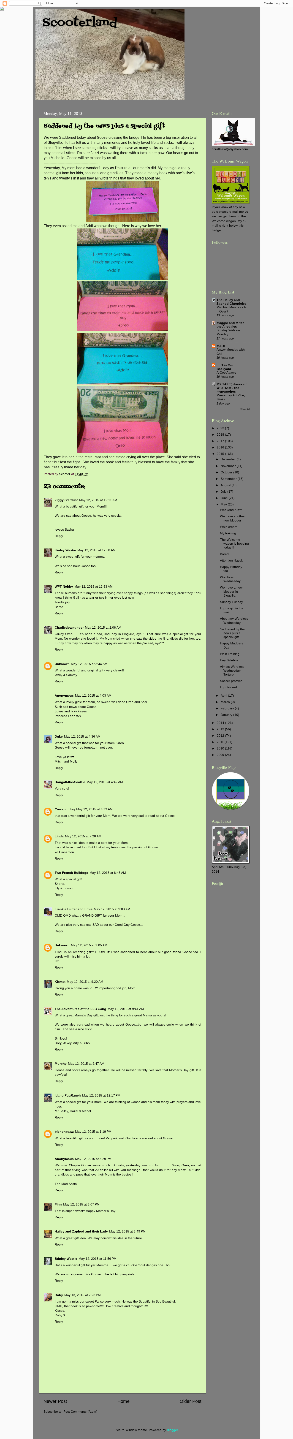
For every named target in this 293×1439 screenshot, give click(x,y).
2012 (221, 735)
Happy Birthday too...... (231, 569)
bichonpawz (64, 1131)
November (229, 466)
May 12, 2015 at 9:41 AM (126, 1009)
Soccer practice (231, 681)
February (228, 708)
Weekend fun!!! (231, 510)
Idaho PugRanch (68, 1095)
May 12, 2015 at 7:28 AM (83, 836)
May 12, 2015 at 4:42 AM (105, 782)
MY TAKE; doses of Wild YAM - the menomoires (232, 387)
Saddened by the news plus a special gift (232, 633)
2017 (221, 441)
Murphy (61, 1063)
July (224, 491)
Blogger (172, 1430)
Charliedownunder (69, 627)
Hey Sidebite (229, 660)
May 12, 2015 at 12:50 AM (96, 550)
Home (123, 1401)
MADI (221, 346)
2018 (221, 434)
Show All (245, 409)
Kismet (60, 981)
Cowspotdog (65, 809)
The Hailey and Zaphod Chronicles (232, 301)
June (225, 498)
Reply (59, 536)
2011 (221, 742)
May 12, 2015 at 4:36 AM (82, 736)
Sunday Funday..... (233, 602)
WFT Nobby (64, 586)
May (224, 504)
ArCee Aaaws (226, 372)
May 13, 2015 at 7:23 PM (82, 1295)
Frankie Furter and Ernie (73, 909)
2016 (221, 447)
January (227, 715)
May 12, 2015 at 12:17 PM (101, 1095)
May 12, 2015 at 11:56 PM (98, 1258)
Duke (59, 736)
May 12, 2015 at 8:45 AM (108, 872)
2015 (221, 454)
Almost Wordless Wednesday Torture (232, 670)
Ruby (59, 1295)
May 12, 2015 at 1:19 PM (93, 1131)
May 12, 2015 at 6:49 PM (127, 1231)
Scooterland (79, 23)
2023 (221, 428)
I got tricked (228, 687)
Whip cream (228, 527)
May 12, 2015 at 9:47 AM (86, 1063)
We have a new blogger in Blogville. (231, 591)
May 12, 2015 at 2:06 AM (103, 627)
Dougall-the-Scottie (70, 782)
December (229, 459)
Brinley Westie (66, 1258)
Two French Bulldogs (71, 872)
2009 (221, 755)
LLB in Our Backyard (225, 367)
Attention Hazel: (231, 560)
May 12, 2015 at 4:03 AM (93, 695)
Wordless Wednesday (230, 579)
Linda (59, 836)
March (226, 702)
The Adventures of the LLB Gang (80, 1009)
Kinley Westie (65, 550)
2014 (221, 723)
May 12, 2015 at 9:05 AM (89, 945)
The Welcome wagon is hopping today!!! (234, 543)
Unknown (62, 664)
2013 (221, 729)
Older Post (190, 1401)
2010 (221, 748)
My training (228, 533)
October (227, 472)
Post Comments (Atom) (80, 1411)
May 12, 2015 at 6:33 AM (94, 809)
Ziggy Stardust (66, 500)
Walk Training (229, 654)
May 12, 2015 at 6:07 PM (81, 1204)
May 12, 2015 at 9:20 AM (85, 981)
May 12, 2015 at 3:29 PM (93, 1159)
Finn (58, 1204)
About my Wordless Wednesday (234, 620)
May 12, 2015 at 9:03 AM (112, 909)
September (229, 479)
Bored (224, 554)
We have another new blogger (232, 518)
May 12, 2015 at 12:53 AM (93, 586)
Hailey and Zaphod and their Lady (81, 1231)
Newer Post (55, 1401)
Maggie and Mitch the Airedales (230, 324)
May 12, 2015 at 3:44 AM (89, 664)
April (224, 695)
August (226, 485)
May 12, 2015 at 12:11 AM (98, 500)
